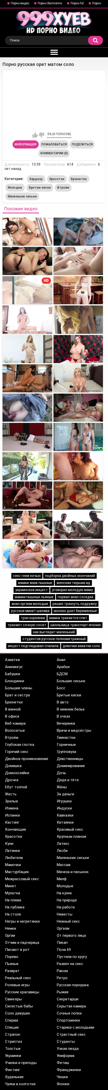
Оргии (10, 935)
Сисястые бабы (19, 1006)
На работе (66, 907)
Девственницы (70, 758)
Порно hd (77, 3)
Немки (10, 928)
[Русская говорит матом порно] (27, 525)
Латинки (12, 850)
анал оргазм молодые (30, 604)
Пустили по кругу (72, 956)
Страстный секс (71, 1034)
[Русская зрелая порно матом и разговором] (78, 525)
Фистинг (12, 1070)
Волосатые (15, 730)
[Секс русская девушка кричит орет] (27, 466)
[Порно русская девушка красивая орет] (27, 408)
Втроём (63, 187)
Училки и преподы (21, 1062)
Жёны (62, 787)
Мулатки (12, 893)
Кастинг (12, 822)
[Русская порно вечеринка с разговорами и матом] (78, 554)
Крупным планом (71, 836)
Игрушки (64, 801)
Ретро (62, 978)
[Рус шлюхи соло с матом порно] (78, 290)
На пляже (13, 900)
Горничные (66, 744)
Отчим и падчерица (22, 942)
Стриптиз (13, 1041)
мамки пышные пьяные (34, 597)
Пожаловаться (54, 144)
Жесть (11, 794)
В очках (63, 716)
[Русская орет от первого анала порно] (78, 466)
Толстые (13, 1048)
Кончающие (15, 829)
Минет (10, 886)
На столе (13, 914)
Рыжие (63, 992)
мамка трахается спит (68, 618)
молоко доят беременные (75, 611)
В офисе (12, 716)
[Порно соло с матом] (78, 261)
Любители (14, 857)
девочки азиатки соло (81, 646)
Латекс (63, 843)
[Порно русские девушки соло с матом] (78, 349)
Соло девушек (17, 1013)
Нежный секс (68, 921)
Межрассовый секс (22, 879)
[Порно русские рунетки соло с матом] (27, 349)
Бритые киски (40, 187)
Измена (11, 808)
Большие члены (18, 688)
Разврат (12, 971)
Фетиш (63, 1062)
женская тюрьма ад (73, 583)
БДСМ (62, 674)
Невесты (64, 914)
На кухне (64, 893)
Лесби (62, 850)
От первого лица (71, 935)
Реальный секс (18, 978)
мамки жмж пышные (35, 583)
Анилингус (14, 667)
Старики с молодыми (75, 1027)
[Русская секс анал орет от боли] (78, 408)
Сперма (11, 1020)
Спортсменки (68, 1020)
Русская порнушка (73, 985)
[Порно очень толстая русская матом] (27, 554)
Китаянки (65, 822)
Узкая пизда (68, 1048)
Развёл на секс (70, 963)
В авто (63, 702)
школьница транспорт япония (75, 625)
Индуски (64, 808)
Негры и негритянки (22, 921)
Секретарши (67, 999)
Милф (62, 879)
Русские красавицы (22, 992)
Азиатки (12, 659)
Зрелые (11, 801)
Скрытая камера (71, 1006)
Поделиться (82, 144)
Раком (62, 971)
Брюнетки (79, 179)
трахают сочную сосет (27, 625)
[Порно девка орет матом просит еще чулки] (27, 261)
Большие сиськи (71, 681)
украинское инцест (31, 590)
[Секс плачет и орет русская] (27, 378)
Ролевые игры (17, 985)
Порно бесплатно (50, 3)
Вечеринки (66, 723)
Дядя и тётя (68, 780)
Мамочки (13, 865)
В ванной (13, 709)
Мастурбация (17, 872)
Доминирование (71, 766)
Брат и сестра (17, 695)
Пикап (62, 942)
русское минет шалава (30, 611)
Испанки (12, 815)
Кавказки (65, 815)
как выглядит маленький (54, 632)
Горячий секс (16, 751)
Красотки (56, 179)
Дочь (61, 773)
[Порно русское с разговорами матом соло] (27, 320)
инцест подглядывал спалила (33, 646)
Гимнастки (66, 737)
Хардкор (36, 179)
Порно (96, 3)
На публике (15, 907)
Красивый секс (70, 829)
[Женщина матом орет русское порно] (78, 232)
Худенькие (14, 1077)
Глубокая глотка (19, 744)
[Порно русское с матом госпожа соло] (78, 320)
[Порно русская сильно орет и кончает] (78, 495)
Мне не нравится (41, 135)
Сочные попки (69, 1013)
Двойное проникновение (26, 758)
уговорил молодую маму (72, 590)
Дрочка (11, 780)
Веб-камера (15, 723)
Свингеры (13, 999)
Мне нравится (35, 135)
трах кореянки (33, 618)
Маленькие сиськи (22, 196)
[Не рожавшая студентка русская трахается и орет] (27, 437)
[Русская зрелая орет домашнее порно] (78, 437)
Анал (61, 659)
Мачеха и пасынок (73, 872)
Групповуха (66, 751)
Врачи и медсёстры (74, 730)
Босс (61, 688)
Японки (63, 1084)
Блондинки (14, 681)
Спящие (12, 1027)
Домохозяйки (17, 773)
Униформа (65, 1055)
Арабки (63, 667)
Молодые (15, 187)
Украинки (13, 1055)
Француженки (69, 1070)
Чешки (62, 1077)
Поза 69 (64, 949)
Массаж (64, 865)
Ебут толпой (16, 787)
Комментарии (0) (54, 153)
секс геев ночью (27, 576)
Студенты (66, 1041)
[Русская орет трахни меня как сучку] (27, 495)
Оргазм (63, 928)
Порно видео (20, 3)
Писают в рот (17, 949)
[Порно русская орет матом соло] (27, 232)
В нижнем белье (71, 709)
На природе (67, 900)
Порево (11, 956)
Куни (9, 843)
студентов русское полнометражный (54, 639)
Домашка (13, 766)
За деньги (65, 794)
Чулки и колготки (20, 1084)
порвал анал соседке (75, 597)
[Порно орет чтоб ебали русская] (78, 378)
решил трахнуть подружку (74, 604)
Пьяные (12, 963)
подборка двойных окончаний (70, 576)
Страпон (12, 1034)
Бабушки (12, 674)
